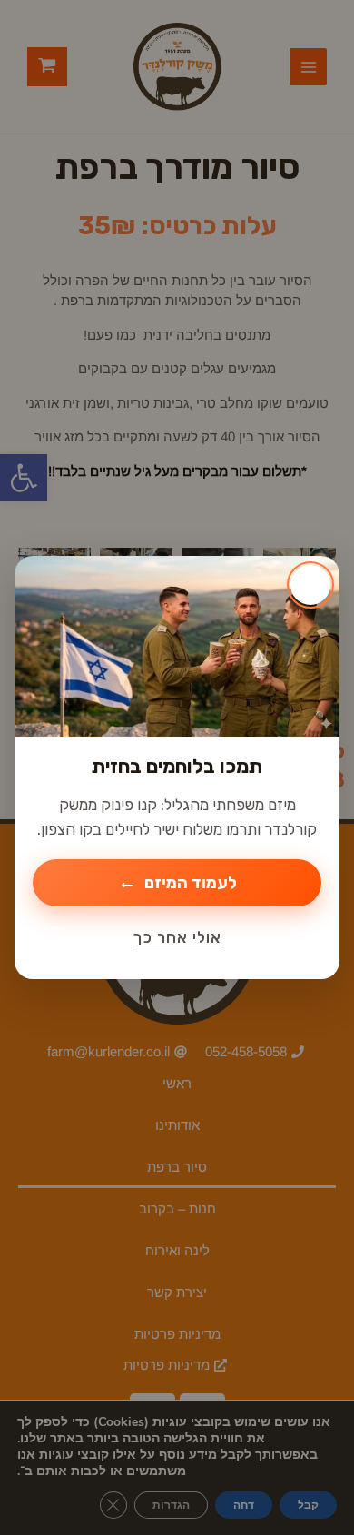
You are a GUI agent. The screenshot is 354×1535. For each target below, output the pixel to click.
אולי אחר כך (177, 937)
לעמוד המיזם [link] (190, 883)
